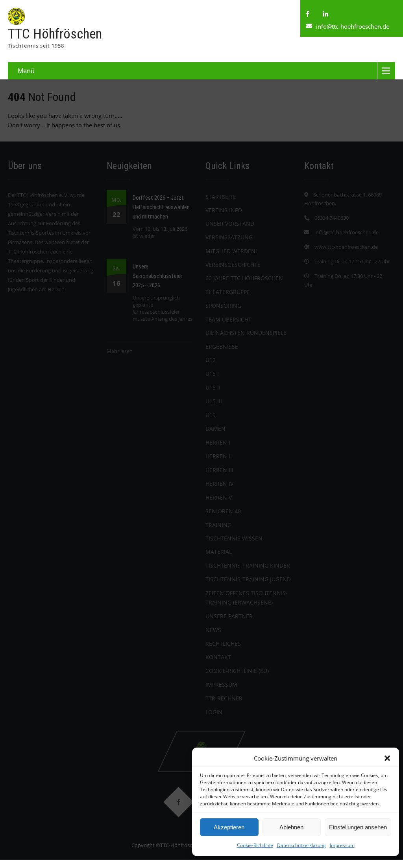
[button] (387, 758)
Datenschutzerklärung (301, 845)
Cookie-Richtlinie (255, 845)
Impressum (342, 845)
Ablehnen (291, 827)
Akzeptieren (229, 827)
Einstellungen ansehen (358, 827)
